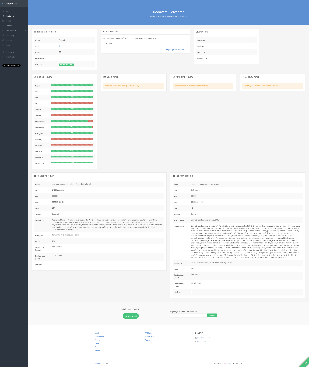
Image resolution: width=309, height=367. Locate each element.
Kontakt (98, 350)
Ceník (97, 343)
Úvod (97, 333)
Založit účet (149, 336)
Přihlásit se (149, 333)
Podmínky (149, 340)
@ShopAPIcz (201, 342)
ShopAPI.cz (98, 363)
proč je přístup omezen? (177, 49)
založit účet (131, 315)
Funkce (97, 340)
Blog (8, 45)
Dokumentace (12, 30)
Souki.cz (228, 363)
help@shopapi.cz (203, 338)
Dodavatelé (99, 336)
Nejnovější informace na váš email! (183, 311)
